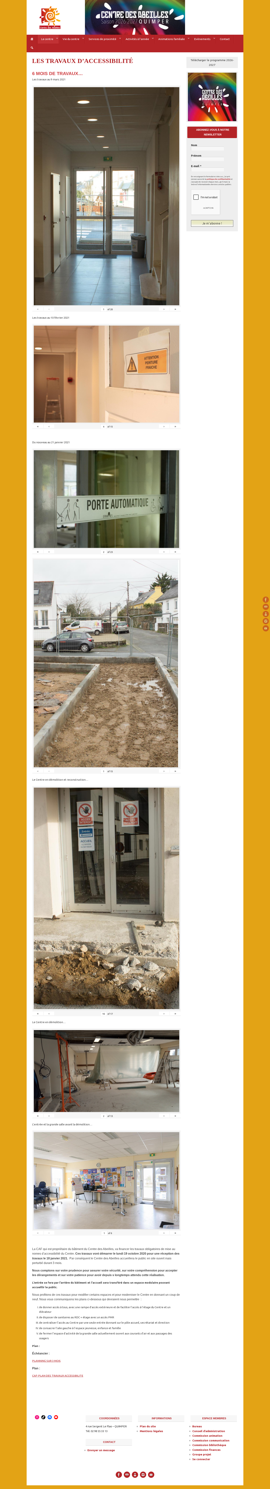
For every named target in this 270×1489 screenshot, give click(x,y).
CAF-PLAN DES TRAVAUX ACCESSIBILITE (57, 1375)
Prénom (196, 155)
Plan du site (148, 1426)
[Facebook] (266, 600)
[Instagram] (266, 621)
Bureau (197, 1426)
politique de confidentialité (218, 179)
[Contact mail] (266, 607)
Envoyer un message (101, 1450)
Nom (194, 145)
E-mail (196, 166)
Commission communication (210, 1440)
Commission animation (207, 1435)
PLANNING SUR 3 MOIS (46, 1360)
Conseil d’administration (208, 1431)
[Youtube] (266, 628)
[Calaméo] (266, 614)
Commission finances (206, 1449)
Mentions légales (151, 1431)
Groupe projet (201, 1454)
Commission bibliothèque (209, 1445)
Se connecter (201, 1459)
